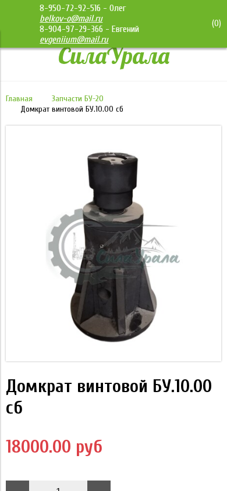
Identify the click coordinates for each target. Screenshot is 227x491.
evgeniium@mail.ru (74, 39)
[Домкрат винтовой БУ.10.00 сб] (113, 358)
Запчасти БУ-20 (78, 99)
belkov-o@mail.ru (71, 18)
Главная (19, 99)
